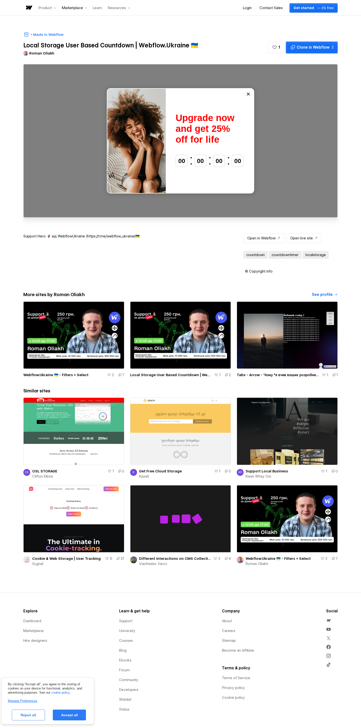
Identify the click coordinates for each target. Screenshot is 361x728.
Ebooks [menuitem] (125, 660)
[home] (29, 8)
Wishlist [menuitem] (125, 699)
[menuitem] (328, 620)
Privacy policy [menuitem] (233, 688)
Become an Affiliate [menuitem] (238, 650)
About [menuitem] (227, 621)
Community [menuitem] (128, 680)
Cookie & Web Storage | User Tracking (66, 559)
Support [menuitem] (125, 621)
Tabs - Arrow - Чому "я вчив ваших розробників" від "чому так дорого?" (278, 375)
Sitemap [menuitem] (229, 641)
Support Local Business (267, 471)
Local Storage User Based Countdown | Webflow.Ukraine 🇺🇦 (171, 375)
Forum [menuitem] (124, 670)
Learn (97, 8)
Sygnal (37, 564)
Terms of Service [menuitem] (236, 678)
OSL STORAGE (44, 471)
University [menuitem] (127, 631)
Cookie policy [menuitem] (233, 698)
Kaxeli (144, 476)
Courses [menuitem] (126, 641)
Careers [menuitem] (228, 631)
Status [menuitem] (124, 709)
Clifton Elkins (42, 476)
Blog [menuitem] (122, 650)
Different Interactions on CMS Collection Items (175, 559)
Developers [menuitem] (128, 690)
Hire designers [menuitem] (35, 641)
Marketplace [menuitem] (33, 631)
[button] (47, 8)
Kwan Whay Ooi (258, 476)
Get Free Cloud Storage (160, 471)
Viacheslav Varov (153, 564)
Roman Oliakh (257, 564)
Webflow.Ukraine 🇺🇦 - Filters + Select (55, 375)
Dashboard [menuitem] (32, 621)
